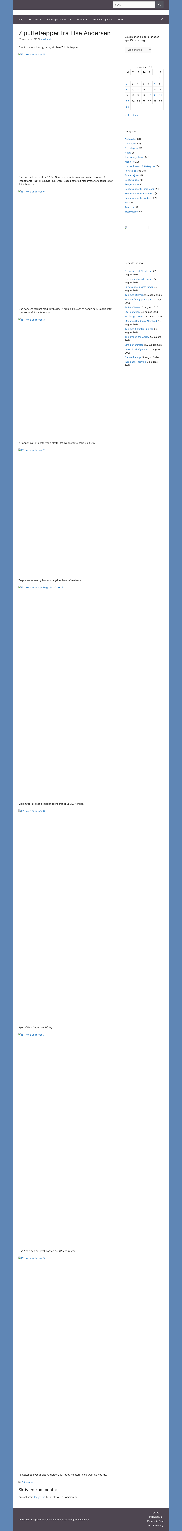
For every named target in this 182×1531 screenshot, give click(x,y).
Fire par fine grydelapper (138, 299)
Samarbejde (131, 175)
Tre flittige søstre (134, 316)
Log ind (155, 1512)
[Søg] (159, 4)
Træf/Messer (131, 211)
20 (149, 95)
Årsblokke (130, 139)
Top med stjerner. (134, 294)
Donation (130, 143)
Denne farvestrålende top (138, 271)
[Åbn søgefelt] (162, 19)
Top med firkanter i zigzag (139, 329)
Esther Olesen (132, 307)
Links (120, 19)
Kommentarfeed (155, 1521)
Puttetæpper (28, 1482)
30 (127, 107)
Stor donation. (132, 311)
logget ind (40, 1497)
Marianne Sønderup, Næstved (141, 321)
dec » (135, 115)
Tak (127, 202)
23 (127, 101)
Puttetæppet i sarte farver (139, 287)
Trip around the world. (137, 336)
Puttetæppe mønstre (57, 19)
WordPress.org (155, 1525)
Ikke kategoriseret (134, 157)
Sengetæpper (132, 184)
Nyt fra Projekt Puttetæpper (140, 166)
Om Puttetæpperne (102, 19)
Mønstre (129, 161)
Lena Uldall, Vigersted (136, 349)
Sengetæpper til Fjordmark (139, 189)
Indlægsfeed (155, 1517)
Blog (20, 19)
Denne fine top (133, 357)
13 (149, 89)
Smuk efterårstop (134, 344)
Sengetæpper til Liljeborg (138, 198)
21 (155, 95)
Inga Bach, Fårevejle (135, 361)
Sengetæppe (132, 179)
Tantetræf (130, 207)
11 (138, 89)
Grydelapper (131, 148)
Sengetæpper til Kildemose (139, 193)
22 (160, 95)
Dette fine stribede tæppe (139, 279)
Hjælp (128, 152)
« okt (127, 115)
